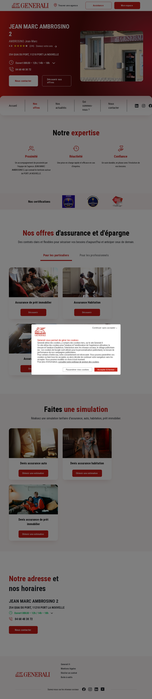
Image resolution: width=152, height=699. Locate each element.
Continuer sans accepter (103, 328)
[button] (78, 362)
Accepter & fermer (105, 369)
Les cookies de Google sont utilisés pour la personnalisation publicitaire (71, 350)
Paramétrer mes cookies (77, 369)
